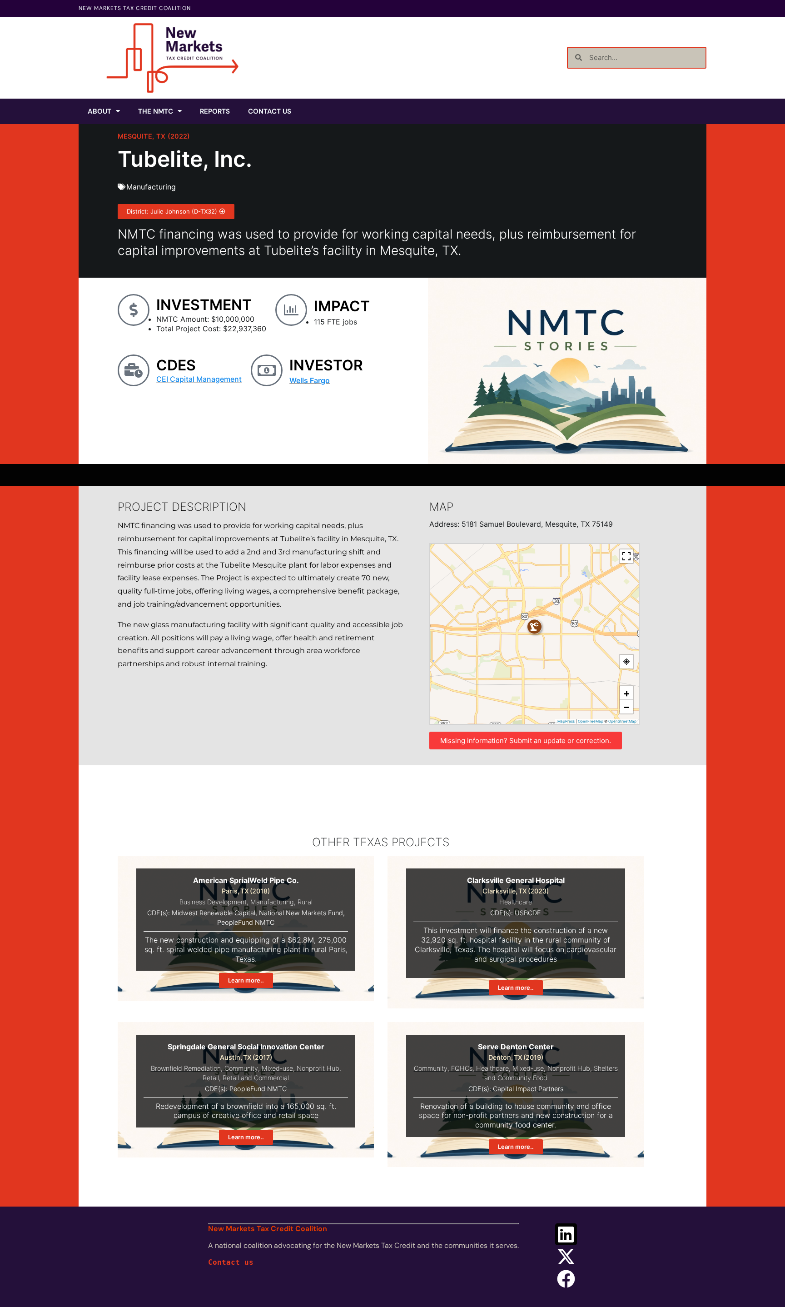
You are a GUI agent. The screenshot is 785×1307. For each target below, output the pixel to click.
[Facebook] (566, 1279)
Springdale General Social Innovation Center (246, 1046)
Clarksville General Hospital (516, 880)
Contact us (230, 1262)
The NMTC (155, 111)
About (99, 111)
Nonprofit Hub (318, 1068)
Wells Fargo (309, 380)
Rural (305, 902)
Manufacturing (151, 186)
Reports (215, 111)
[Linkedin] (566, 1234)
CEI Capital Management (199, 379)
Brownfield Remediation (186, 1068)
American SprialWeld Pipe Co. (246, 880)
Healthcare (515, 902)
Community (241, 1068)
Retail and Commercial (256, 1078)
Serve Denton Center (516, 1046)
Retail (211, 1078)
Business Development (213, 902)
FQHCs (461, 1068)
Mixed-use (277, 1068)
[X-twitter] (566, 1256)
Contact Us (269, 111)
